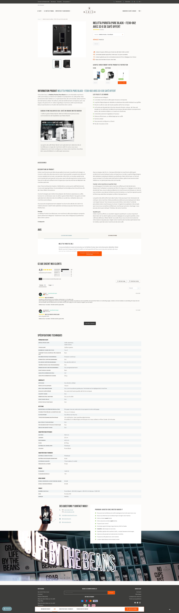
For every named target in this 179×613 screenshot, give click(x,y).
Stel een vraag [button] (122, 281)
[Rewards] (7, 609)
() (133, 2)
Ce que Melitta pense (112, 235)
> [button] (90, 323)
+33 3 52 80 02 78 (69, 512)
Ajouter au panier (132, 609)
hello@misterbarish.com (69, 515)
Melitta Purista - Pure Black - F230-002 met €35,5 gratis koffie (51, 304)
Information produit (45, 609)
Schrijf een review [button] (135, 281)
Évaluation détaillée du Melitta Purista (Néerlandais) (89, 253)
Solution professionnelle (43, 1)
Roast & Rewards (43, 596)
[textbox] (104, 35)
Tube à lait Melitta (121, 75)
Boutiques (53, 1)
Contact (40, 594)
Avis (55, 609)
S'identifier (127, 1)
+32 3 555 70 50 (68, 510)
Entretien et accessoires (63, 11)
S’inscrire (111, 592)
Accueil (39, 19)
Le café (39, 11)
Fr (139, 1)
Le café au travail (49, 11)
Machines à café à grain (129, 11)
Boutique (138, 594)
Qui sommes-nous (43, 592)
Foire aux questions (135, 599)
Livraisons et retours (135, 596)
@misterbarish (66, 518)
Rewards (59, 1)
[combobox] (108, 34)
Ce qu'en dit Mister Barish (66, 235)
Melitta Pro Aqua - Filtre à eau (98, 75)
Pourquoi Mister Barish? (82, 609)
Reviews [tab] (41, 285)
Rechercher (118, 1)
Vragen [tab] (50, 285)
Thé (139, 11)
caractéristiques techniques (66, 609)
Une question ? (66, 1)
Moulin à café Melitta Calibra (110, 75)
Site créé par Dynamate (170, 609)
